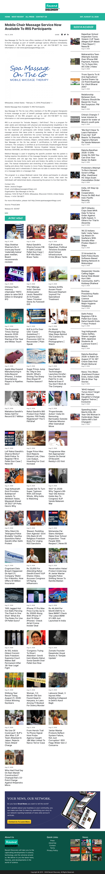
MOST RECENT (18, 17)
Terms (52, 848)
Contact (52, 845)
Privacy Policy (52, 850)
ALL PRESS (30, 17)
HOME (7, 17)
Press (52, 840)
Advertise (52, 843)
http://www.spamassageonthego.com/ (46, 200)
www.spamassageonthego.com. (32, 118)
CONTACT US (41, 17)
